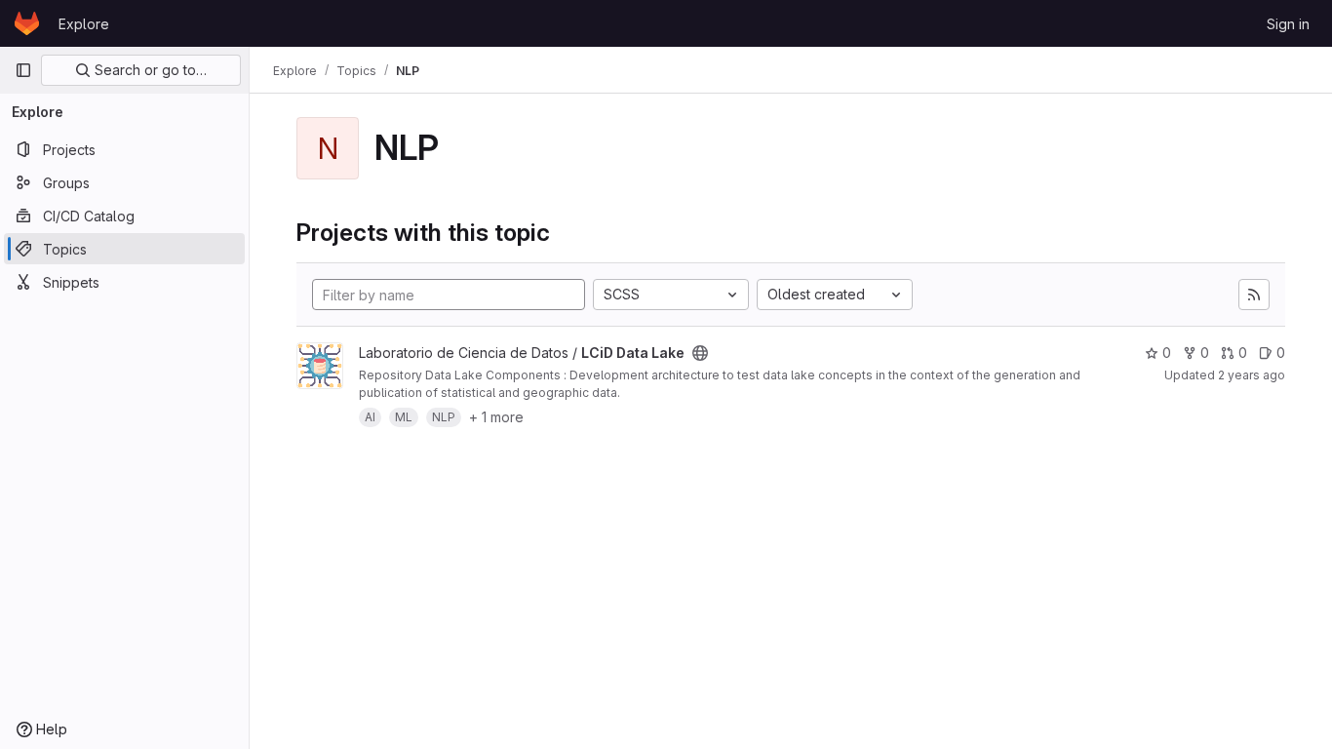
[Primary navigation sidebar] (23, 70)
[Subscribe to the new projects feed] (1254, 294)
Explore (84, 24)
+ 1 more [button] (496, 417)
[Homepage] (27, 23)
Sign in (1288, 24)
